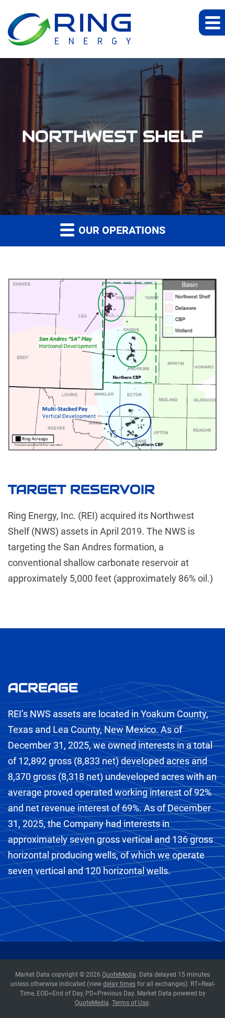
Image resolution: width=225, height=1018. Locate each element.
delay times (119, 984)
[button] (212, 22)
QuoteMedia (119, 974)
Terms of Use (130, 1002)
